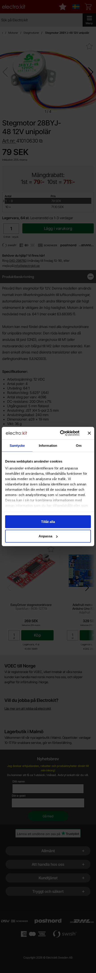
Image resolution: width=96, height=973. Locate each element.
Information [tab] (48, 445)
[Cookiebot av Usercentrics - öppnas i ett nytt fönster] (60, 433)
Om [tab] (78, 445)
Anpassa (45, 536)
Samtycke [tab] (17, 445)
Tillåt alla (48, 521)
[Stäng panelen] (89, 433)
